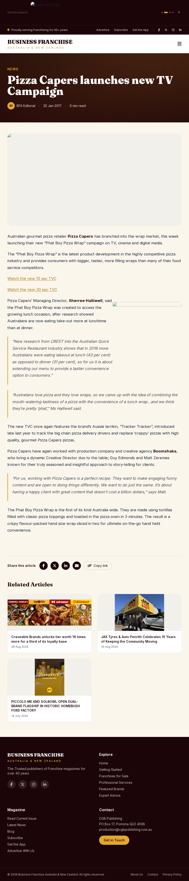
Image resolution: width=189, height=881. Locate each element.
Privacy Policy (172, 874)
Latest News (16, 825)
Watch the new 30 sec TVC (32, 289)
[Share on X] (54, 566)
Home (103, 763)
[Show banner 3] (170, 12)
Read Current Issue (21, 818)
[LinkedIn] (180, 30)
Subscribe (121, 30)
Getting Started (110, 770)
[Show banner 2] (166, 12)
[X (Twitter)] (166, 30)
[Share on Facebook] (43, 566)
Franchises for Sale (113, 776)
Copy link (101, 566)
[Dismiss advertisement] (179, 12)
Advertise (102, 30)
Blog (10, 831)
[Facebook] (159, 30)
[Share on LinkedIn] (66, 566)
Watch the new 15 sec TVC (31, 278)
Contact (153, 874)
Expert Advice (110, 795)
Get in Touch (114, 840)
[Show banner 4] (172, 12)
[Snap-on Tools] (95, 12)
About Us (136, 874)
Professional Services (115, 782)
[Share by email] (77, 566)
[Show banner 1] (162, 12)
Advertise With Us (20, 851)
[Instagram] (173, 30)
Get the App (141, 30)
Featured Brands (111, 789)
